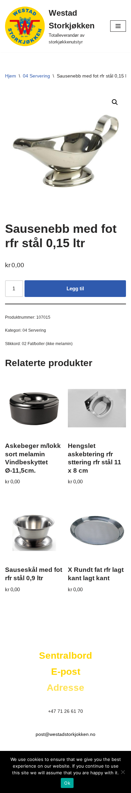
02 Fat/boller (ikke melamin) (47, 343)
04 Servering (36, 75)
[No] (122, 772)
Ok (67, 783)
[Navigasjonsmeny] (118, 26)
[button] (115, 102)
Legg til (75, 288)
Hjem (10, 75)
